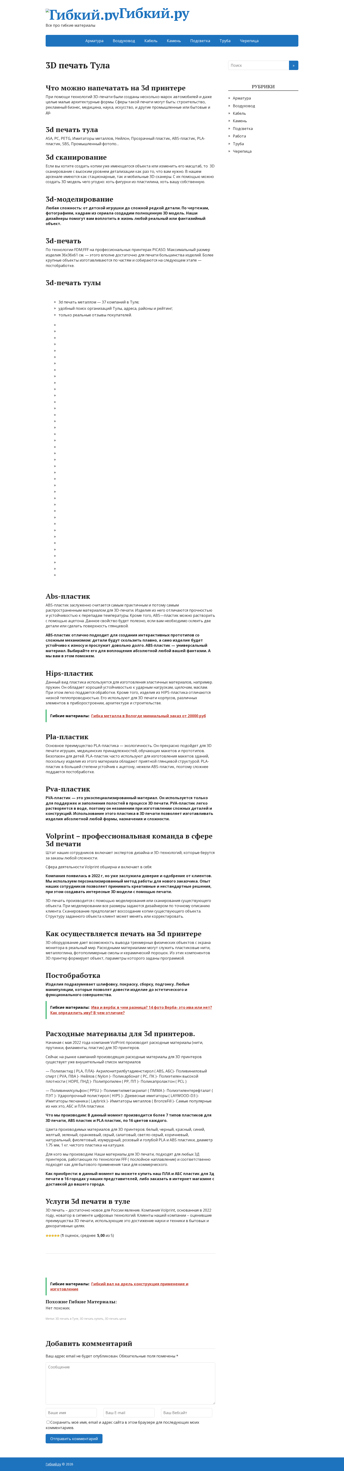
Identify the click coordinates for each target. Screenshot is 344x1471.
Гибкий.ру (154, 13)
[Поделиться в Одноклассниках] (73, 1269)
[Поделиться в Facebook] (50, 1269)
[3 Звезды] (52, 1235)
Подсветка (200, 40)
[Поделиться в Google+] (85, 1269)
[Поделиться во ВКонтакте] (62, 1269)
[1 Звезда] (47, 1235)
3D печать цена (115, 1319)
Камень (174, 40)
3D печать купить (91, 1319)
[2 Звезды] (49, 1235)
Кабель (150, 40)
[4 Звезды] (55, 1235)
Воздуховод (124, 40)
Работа (239, 136)
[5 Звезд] (58, 1235)
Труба (225, 40)
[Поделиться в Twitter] (97, 1269)
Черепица (249, 40)
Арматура (94, 40)
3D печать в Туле (66, 1319)
